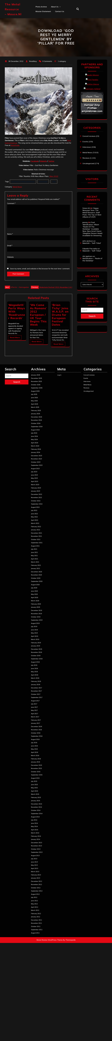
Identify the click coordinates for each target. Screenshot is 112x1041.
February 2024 (36, 449)
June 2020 (34, 591)
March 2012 (35, 910)
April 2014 (34, 830)
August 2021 (35, 546)
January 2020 (35, 607)
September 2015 (36, 775)
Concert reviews (88, 136)
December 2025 (36, 378)
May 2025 (34, 401)
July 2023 (34, 472)
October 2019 (35, 617)
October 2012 (35, 888)
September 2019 (36, 620)
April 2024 (34, 443)
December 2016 (36, 726)
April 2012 (34, 907)
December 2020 (36, 572)
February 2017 (36, 720)
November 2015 (36, 768)
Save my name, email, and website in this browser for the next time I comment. (40, 269)
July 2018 (34, 665)
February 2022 (36, 526)
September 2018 (36, 659)
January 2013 (35, 878)
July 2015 (34, 781)
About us (54, 7)
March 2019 (35, 639)
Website (43, 161)
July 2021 (34, 549)
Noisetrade (43, 181)
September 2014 (36, 813)
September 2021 (36, 543)
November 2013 (36, 846)
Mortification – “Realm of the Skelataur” (92, 259)
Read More (15, 337)
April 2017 (34, 713)
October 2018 (35, 655)
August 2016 (35, 739)
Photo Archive (41, 7)
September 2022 (36, 504)
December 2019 (36, 610)
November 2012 (36, 884)
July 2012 (34, 897)
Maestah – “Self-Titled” (91, 243)
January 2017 (35, 723)
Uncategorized (88, 163)
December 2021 (36, 533)
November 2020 (36, 575)
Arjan (53, 21)
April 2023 (34, 481)
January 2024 (35, 452)
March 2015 (35, 794)
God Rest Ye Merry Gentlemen (23, 181)
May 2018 (34, 672)
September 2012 (36, 891)
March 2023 (35, 484)
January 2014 (35, 839)
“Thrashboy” (56, 11)
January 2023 (35, 491)
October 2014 (35, 810)
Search (92, 316)
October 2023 (35, 462)
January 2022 (35, 530)
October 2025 (35, 385)
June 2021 (34, 552)
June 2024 (34, 436)
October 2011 (35, 926)
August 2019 (35, 623)
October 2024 (35, 423)
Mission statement (43, 11)
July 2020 (34, 588)
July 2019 (34, 626)
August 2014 (35, 817)
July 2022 (34, 510)
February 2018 (36, 681)
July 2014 (34, 820)
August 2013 (35, 855)
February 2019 (36, 643)
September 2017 (36, 697)
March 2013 (35, 871)
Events (85, 141)
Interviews (86, 147)
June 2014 (34, 823)
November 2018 (36, 652)
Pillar (54, 181)
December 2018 (36, 649)
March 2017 (35, 717)
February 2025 (36, 410)
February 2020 (36, 604)
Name (10, 234)
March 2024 (35, 446)
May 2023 (34, 478)
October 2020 (35, 578)
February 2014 (36, 836)
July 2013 (34, 859)
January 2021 (35, 568)
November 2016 (36, 730)
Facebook (34, 161)
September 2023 (36, 465)
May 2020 (34, 594)
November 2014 (36, 807)
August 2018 (35, 662)
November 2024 (36, 420)
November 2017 (36, 691)
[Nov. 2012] (53, 176)
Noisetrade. (15, 145)
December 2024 (36, 417)
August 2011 (35, 933)
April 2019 (34, 636)
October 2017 (35, 694)
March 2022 (35, 523)
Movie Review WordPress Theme (49, 940)
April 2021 (34, 559)
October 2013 (35, 849)
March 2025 (35, 407)
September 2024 (36, 426)
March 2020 (35, 601)
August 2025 (35, 391)
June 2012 (34, 901)
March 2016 (35, 755)
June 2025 (34, 397)
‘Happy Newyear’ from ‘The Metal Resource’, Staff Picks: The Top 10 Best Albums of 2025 (91, 212)
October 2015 (35, 772)
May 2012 (34, 904)
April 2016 (34, 752)
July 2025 (34, 394)
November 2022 (36, 497)
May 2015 (34, 788)
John (53, 26)
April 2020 (34, 597)
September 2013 (36, 852)
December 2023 (36, 455)
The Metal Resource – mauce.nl (13, 9)
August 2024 (35, 430)
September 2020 (36, 581)
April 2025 (34, 404)
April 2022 (34, 520)
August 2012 (35, 894)
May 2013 (34, 865)
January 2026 (35, 375)
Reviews (85, 158)
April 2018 (34, 675)
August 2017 (35, 701)
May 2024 (34, 439)
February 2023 (36, 488)
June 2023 (34, 475)
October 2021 (35, 539)
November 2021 (36, 536)
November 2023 (36, 459)
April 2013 (34, 868)
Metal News (17, 187)
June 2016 (34, 746)
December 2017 (36, 688)
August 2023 (35, 468)
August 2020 (35, 584)
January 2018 (35, 684)
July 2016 (34, 742)
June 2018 (34, 668)
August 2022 (35, 507)
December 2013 (36, 842)
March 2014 (35, 833)
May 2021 (34, 555)
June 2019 (34, 630)
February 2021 (36, 565)
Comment (11, 203)
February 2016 (36, 759)
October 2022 (35, 501)
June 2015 (34, 784)
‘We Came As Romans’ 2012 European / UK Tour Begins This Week (38, 314)
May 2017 (34, 710)
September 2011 (36, 929)
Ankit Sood (55, 16)
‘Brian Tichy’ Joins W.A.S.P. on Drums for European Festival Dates (60, 314)
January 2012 (35, 917)
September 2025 (36, 388)
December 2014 (36, 804)
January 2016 (35, 762)
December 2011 (36, 920)
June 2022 (34, 514)
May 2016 (34, 749)
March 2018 (35, 678)
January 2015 (35, 800)
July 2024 (34, 433)
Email (9, 246)
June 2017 (34, 707)
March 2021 (35, 562)
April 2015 (34, 791)
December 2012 (36, 881)
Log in (59, 375)
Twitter (51, 161)
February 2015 (36, 797)
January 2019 (35, 646)
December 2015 (36, 765)
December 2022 (36, 494)
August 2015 (35, 778)
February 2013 (36, 875)
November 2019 (36, 613)
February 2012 (36, 913)
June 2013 (34, 862)
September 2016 (36, 736)
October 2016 (35, 733)
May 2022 (34, 517)
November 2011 (36, 923)
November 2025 (36, 381)
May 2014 (34, 826)
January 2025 (35, 414)
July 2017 (34, 704)
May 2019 (34, 633)
